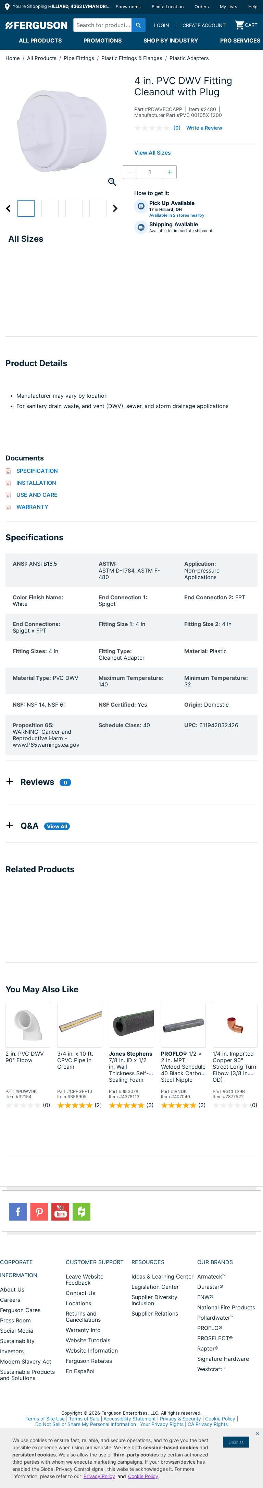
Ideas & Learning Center (162, 1276)
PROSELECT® (215, 1338)
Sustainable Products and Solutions (27, 1374)
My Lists (228, 6)
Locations (78, 1303)
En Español (80, 1371)
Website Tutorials (88, 1340)
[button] (257, 1434)
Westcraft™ (211, 1369)
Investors (12, 1351)
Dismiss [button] (236, 1442)
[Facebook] (18, 1212)
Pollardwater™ (215, 1317)
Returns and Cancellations (83, 1316)
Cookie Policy (220, 1418)
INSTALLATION (36, 482)
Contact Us (80, 1292)
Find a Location (168, 6)
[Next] (112, 208)
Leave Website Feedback (84, 1279)
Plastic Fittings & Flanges (132, 58)
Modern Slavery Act (25, 1361)
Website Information (92, 1350)
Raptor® (207, 1348)
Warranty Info (83, 1330)
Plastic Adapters (189, 58)
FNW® (205, 1297)
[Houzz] (81, 1212)
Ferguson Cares (20, 1310)
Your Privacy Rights (162, 1424)
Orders (202, 6)
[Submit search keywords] (139, 25)
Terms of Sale (84, 1418)
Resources (148, 1262)
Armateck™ (211, 1276)
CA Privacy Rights (208, 1424)
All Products (40, 40)
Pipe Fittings (80, 58)
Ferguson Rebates (89, 1360)
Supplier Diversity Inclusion (154, 1300)
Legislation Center (155, 1286)
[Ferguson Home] (36, 25)
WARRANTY (32, 506)
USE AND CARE (37, 494)
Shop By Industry (170, 40)
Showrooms (128, 6)
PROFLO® (209, 1327)
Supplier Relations (155, 1313)
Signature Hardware (223, 1358)
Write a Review (204, 128)
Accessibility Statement (129, 1418)
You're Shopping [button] (62, 6)
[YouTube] (60, 1212)
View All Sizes (152, 152)
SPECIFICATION (37, 470)
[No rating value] (153, 127)
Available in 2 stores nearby (176, 215)
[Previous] (11, 208)
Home (12, 58)
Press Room (15, 1320)
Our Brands (215, 1262)
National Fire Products (226, 1307)
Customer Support (95, 1262)
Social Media (16, 1330)
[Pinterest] (39, 1212)
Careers (10, 1299)
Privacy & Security (180, 1418)
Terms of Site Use (45, 1418)
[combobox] (107, 25)
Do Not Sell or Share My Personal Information (85, 1424)
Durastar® (210, 1286)
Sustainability (17, 1340)
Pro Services (240, 40)
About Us (12, 1289)
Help (253, 6)
